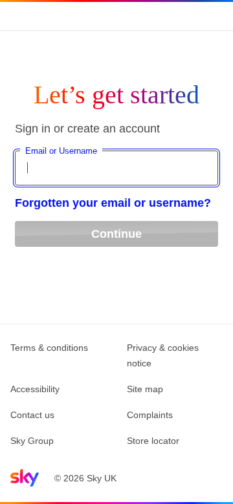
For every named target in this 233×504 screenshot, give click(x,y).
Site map (145, 389)
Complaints (150, 415)
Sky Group (32, 441)
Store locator (153, 441)
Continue (116, 233)
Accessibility (35, 389)
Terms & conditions (49, 347)
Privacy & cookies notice (163, 355)
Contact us (32, 415)
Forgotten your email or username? (113, 202)
